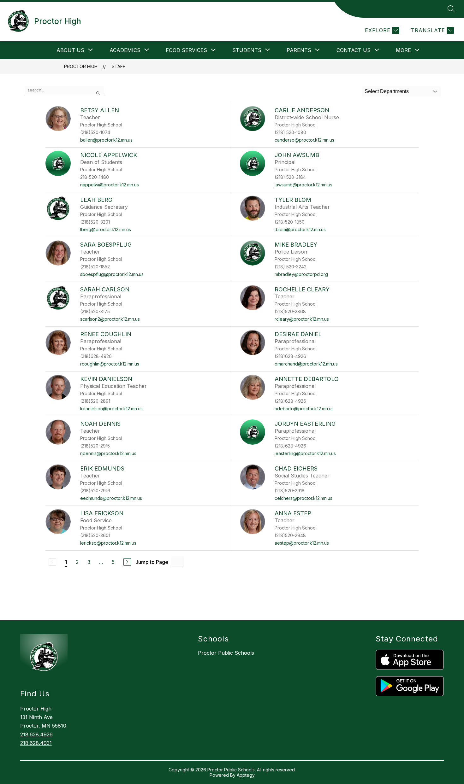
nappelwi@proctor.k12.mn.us (109, 184)
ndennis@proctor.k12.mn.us (108, 453)
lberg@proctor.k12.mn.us (105, 229)
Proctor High (81, 66)
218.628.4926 (36, 734)
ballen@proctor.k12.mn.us (106, 140)
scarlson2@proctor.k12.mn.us (110, 319)
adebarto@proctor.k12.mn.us (304, 408)
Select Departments (387, 91)
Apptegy (246, 775)
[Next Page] (127, 562)
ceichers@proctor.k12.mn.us (303, 498)
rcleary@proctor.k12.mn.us (302, 319)
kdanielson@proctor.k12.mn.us (111, 408)
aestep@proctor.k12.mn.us (302, 543)
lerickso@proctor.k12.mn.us (108, 543)
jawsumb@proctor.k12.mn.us (303, 184)
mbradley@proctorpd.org (301, 274)
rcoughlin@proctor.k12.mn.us (109, 363)
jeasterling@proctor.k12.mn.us (305, 453)
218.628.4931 (36, 743)
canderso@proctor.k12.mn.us (304, 140)
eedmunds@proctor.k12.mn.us (111, 498)
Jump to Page (151, 562)
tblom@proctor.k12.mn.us (300, 229)
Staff (118, 66)
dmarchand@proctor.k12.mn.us (306, 363)
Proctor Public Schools (226, 653)
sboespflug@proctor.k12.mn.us (112, 274)
